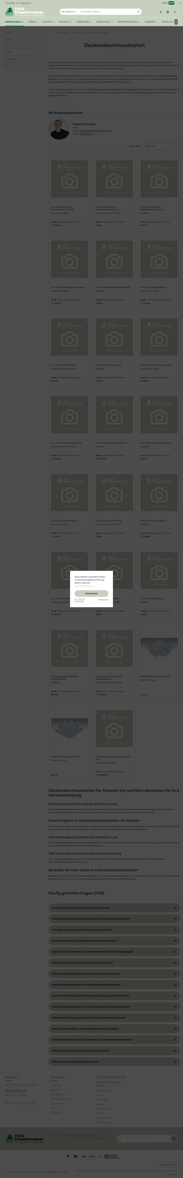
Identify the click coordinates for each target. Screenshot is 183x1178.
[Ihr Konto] (160, 12)
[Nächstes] (176, 22)
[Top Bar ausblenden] (180, 3)
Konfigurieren (103, 599)
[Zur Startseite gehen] (24, 11)
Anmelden (10, 3)
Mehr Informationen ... (85, 586)
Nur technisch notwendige (80, 600)
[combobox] (107, 11)
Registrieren (25, 3)
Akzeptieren (91, 593)
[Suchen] (139, 11)
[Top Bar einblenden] (174, 12)
